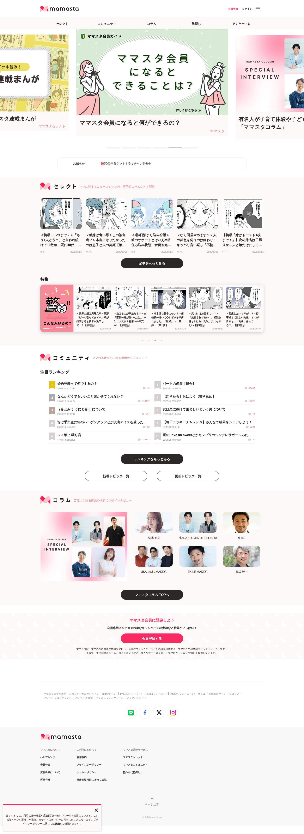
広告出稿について (50, 772)
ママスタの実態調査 (55, 693)
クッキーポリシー (87, 772)
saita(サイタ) (109, 693)
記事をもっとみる (152, 263)
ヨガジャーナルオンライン (84, 693)
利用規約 (82, 757)
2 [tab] (124, 150)
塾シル (202, 693)
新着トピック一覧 (116, 475)
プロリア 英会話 (84, 697)
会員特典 (45, 764)
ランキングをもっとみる (152, 459)
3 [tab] (139, 150)
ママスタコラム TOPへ (152, 594)
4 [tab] (155, 150)
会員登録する (152, 638)
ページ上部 (152, 804)
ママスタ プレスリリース (110, 697)
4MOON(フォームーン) (182, 693)
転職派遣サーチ (217, 693)
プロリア (234, 693)
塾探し (196, 23)
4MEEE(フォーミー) (131, 693)
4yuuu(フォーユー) (155, 693)
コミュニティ (107, 23)
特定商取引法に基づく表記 (92, 779)
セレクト (62, 23)
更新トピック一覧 (188, 475)
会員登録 (233, 9)
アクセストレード (137, 697)
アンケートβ (241, 23)
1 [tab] (108, 150)
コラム (151, 23)
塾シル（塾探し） (133, 772)
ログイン (247, 9)
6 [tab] (186, 150)
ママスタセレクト (133, 757)
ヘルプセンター (49, 757)
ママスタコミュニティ (135, 764)
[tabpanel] (152, 82)
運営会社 (45, 779)
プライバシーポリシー (89, 764)
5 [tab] (170, 150)
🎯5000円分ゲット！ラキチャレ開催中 (126, 163)
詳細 (57, 823)
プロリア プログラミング (58, 697)
